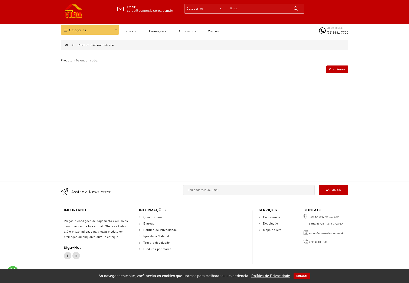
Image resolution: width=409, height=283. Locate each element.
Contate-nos (187, 31)
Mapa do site (272, 230)
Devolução (270, 223)
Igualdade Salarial (156, 236)
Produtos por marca (157, 249)
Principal (130, 31)
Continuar (337, 69)
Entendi (302, 275)
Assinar (333, 190)
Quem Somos (153, 217)
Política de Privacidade (160, 230)
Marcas (213, 31)
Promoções (157, 31)
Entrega (148, 223)
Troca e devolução (156, 242)
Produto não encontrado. (96, 45)
